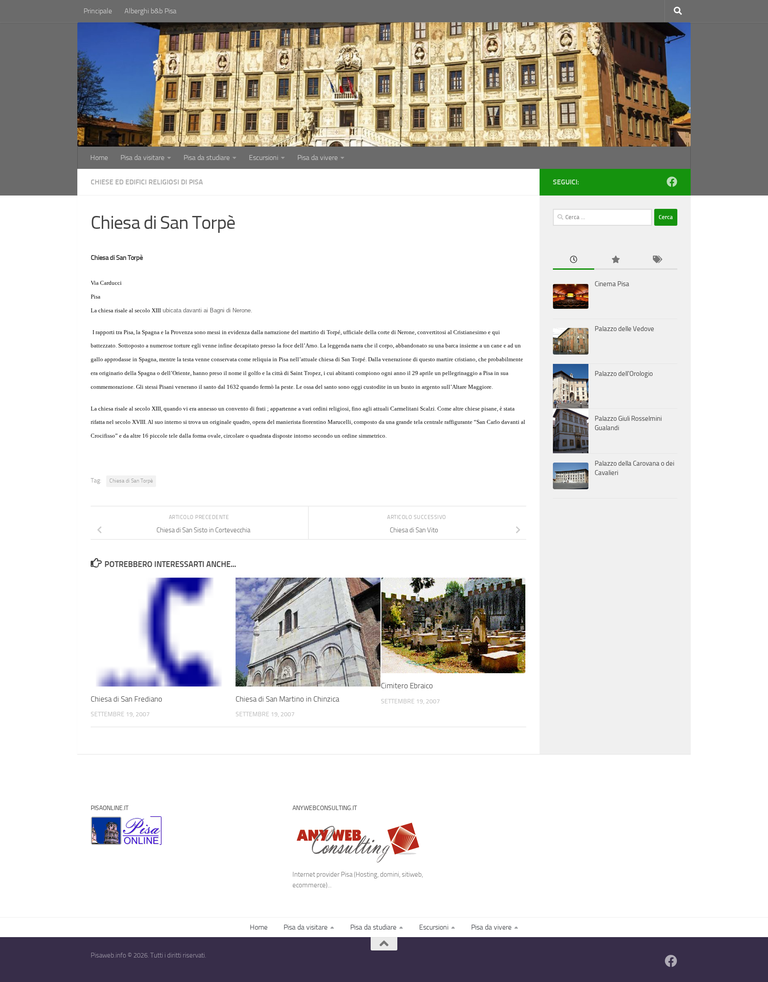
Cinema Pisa (612, 284)
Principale (98, 11)
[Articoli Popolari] (615, 260)
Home (99, 157)
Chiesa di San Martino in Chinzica (287, 699)
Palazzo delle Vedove (624, 329)
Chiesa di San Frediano (126, 699)
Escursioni (263, 157)
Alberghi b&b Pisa (150, 11)
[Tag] (656, 260)
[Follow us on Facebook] (672, 181)
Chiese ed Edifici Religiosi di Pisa (147, 182)
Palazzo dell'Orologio (624, 374)
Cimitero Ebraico (407, 685)
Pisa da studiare (207, 157)
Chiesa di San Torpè (131, 481)
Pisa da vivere (317, 157)
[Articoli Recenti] (573, 260)
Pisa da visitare (142, 157)
